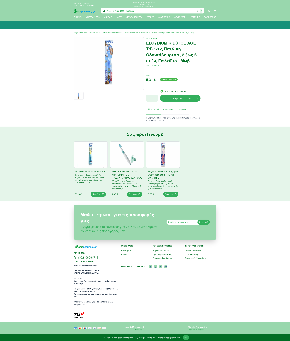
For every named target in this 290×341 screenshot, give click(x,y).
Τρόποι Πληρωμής (193, 254)
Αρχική (76, 32)
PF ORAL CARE (152, 38)
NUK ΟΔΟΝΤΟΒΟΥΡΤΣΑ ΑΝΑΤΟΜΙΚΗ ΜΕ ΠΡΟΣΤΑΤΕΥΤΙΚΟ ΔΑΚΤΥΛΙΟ (127, 174)
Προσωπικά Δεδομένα (163, 258)
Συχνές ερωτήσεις (161, 250)
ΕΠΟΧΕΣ (150, 17)
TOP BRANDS (210, 17)
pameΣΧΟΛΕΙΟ (164, 17)
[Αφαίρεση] (149, 98)
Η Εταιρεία (126, 250)
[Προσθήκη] (155, 98)
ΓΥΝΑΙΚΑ (78, 17)
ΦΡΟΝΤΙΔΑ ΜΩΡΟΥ (101, 32)
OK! (186, 337)
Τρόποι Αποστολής (193, 250)
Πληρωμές (182, 109)
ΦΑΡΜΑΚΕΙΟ (194, 17)
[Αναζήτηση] (104, 11)
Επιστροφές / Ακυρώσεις (196, 258)
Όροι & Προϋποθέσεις (162, 254)
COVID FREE (179, 17)
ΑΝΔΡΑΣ (108, 17)
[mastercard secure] (99, 328)
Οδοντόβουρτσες (116, 32)
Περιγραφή (153, 109)
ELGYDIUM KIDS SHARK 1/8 (90, 171)
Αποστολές (168, 109)
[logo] (85, 11)
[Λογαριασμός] (209, 11)
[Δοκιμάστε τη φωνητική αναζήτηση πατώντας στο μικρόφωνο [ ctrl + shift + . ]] (197, 11)
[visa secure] (95, 328)
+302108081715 (87, 257)
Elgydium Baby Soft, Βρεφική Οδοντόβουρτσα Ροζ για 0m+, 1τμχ (163, 174)
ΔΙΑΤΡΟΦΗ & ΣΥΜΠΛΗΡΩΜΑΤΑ (129, 17)
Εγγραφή (203, 222)
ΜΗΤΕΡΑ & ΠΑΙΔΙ (93, 17)
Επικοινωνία (126, 254)
